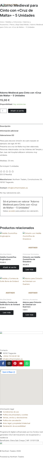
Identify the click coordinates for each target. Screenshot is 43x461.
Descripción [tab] (5, 126)
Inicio (2, 22)
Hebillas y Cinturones (13, 22)
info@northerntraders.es (18, 188)
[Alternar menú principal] (38, 4)
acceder (12, 211)
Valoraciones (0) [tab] (7, 135)
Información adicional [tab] (9, 131)
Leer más (29, 270)
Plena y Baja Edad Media (19, 24)
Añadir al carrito (17, 111)
